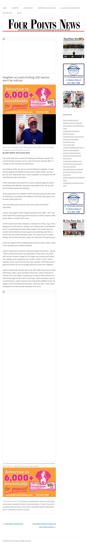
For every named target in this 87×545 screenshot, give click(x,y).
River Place (50, 501)
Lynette (26, 509)
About (19, 13)
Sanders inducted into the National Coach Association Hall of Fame (72, 155)
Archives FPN (7, 13)
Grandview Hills (33, 501)
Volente (23, 504)
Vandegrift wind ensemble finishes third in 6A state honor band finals (73, 172)
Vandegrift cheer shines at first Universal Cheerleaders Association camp (73, 139)
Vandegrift (16, 504)
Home (5, 8)
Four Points (23, 501)
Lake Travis (42, 501)
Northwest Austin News (47, 8)
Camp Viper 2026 (68, 145)
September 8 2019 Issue (13, 524)
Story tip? (15, 8)
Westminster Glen (32, 504)
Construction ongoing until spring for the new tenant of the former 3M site (72, 164)
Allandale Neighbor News (70, 8)
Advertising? (28, 8)
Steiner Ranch (7, 504)
